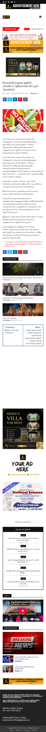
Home (11, 730)
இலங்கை (35, 93)
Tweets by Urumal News (23, 522)
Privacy (26, 730)
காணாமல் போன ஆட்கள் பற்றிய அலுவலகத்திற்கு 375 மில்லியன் (23, 242)
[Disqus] (23, 379)
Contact (34, 730)
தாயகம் (23, 535)
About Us (19, 730)
